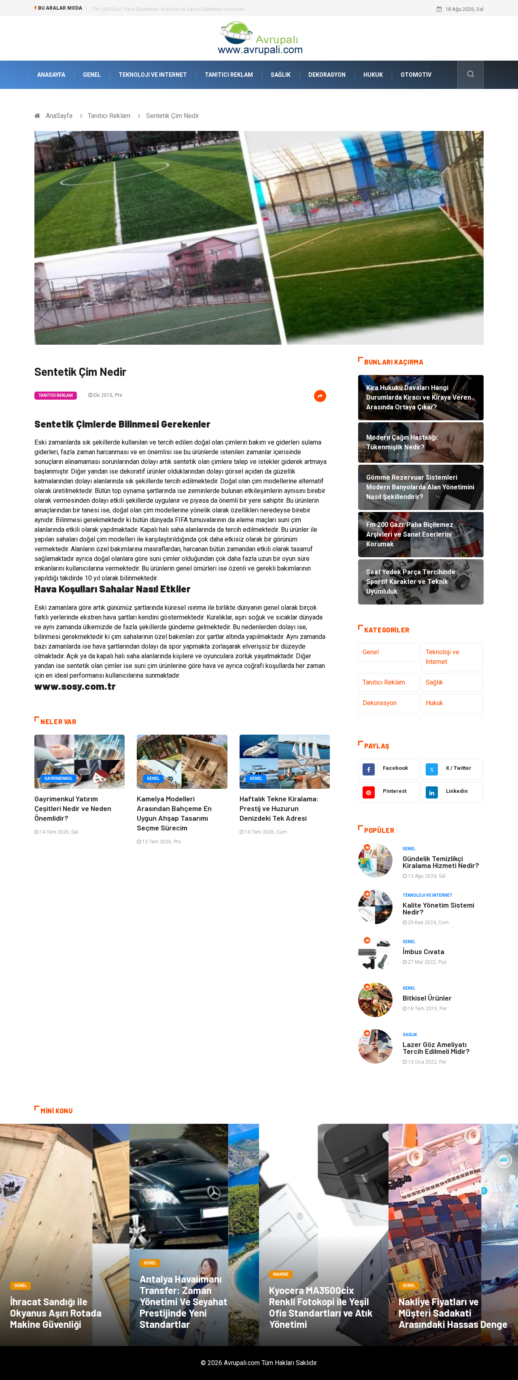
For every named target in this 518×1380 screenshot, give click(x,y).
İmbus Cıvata (423, 951)
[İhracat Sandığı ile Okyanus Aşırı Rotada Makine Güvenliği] (65, 1235)
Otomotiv (416, 75)
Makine (281, 1274)
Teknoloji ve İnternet (153, 75)
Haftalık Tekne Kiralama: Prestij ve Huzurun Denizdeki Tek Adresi (279, 808)
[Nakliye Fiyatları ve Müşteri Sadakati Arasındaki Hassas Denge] (453, 1235)
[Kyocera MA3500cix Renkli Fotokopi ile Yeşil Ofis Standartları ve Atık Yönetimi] (323, 1235)
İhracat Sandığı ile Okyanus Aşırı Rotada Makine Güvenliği (56, 1313)
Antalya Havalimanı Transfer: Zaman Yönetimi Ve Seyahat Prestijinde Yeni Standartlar (183, 1301)
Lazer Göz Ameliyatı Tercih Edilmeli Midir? (436, 1048)
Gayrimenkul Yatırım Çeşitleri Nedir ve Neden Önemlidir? (72, 808)
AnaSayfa (51, 75)
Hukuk (373, 75)
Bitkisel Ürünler (427, 997)
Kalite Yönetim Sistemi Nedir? (438, 908)
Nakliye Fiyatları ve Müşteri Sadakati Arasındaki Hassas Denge (453, 1313)
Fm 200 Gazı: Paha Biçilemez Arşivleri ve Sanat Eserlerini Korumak (168, 9)
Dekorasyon (327, 75)
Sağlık (281, 75)
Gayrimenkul (58, 778)
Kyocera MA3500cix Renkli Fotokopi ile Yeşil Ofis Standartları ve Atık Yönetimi (321, 1307)
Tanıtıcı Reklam (229, 75)
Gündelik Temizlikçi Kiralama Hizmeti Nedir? (441, 862)
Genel (92, 75)
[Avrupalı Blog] (259, 38)
